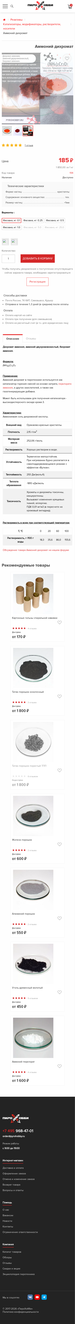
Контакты (8, 1226)
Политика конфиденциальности (21, 1311)
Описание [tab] (12, 339)
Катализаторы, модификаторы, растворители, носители (32, 27)
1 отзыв (29, 145)
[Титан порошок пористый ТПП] (37, 743)
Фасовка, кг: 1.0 (11, 227)
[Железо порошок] (37, 817)
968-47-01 (18, 1131)
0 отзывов (33, 776)
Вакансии (8, 1215)
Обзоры (7, 1257)
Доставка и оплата (13, 1167)
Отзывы (7, 1263)
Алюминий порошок (23, 913)
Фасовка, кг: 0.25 (33, 220)
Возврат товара (11, 1184)
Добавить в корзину (38, 258)
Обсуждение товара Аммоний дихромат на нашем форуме (36, 550)
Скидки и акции (11, 1268)
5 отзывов (33, 998)
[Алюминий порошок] (37, 891)
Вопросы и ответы (13, 1190)
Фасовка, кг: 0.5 (55, 220)
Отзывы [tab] (31, 338)
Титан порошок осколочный (28, 691)
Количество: (9, 250)
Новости (7, 1221)
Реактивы (16, 19)
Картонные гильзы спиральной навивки (34, 617)
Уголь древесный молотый (27, 987)
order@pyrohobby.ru (14, 1136)
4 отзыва (32, 628)
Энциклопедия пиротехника (19, 1274)
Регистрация (37, 281)
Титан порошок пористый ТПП (29, 765)
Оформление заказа (14, 1173)
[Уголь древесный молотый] (37, 965)
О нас (6, 1209)
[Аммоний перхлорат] (37, 1039)
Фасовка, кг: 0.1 (11, 220)
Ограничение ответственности (20, 1232)
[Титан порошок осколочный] (37, 669)
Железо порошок (22, 839)
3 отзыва (32, 702)
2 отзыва (32, 850)
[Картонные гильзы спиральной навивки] (37, 595)
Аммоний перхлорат (23, 1061)
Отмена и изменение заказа (19, 1179)
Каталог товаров (12, 1251)
